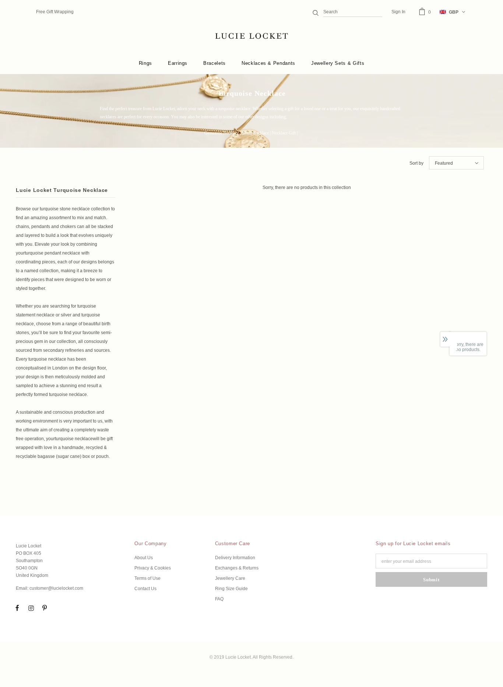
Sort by (416, 163)
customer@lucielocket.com (56, 588)
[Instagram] (31, 607)
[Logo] (251, 36)
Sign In (398, 11)
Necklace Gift (284, 133)
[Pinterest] (44, 607)
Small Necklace (255, 133)
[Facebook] (17, 607)
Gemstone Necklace (221, 133)
